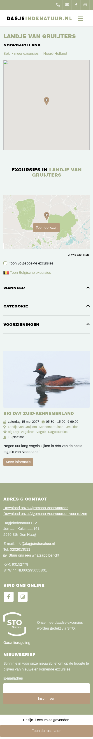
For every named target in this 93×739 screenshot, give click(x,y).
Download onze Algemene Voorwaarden (35, 508)
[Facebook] (76, 5)
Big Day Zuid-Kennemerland (38, 413)
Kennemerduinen (51, 427)
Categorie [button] (15, 306)
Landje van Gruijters (22, 427)
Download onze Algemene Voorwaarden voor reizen (45, 514)
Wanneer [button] (14, 288)
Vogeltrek (27, 432)
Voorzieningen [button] (21, 324)
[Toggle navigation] (80, 18)
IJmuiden (72, 427)
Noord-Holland (21, 45)
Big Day (13, 432)
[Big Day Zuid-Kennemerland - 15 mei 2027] (46, 379)
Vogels (41, 432)
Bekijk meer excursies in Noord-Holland (35, 53)
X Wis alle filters (79, 254)
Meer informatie (18, 462)
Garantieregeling (16, 643)
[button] (47, 101)
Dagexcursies (57, 432)
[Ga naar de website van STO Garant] (16, 624)
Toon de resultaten (46, 731)
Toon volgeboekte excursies (31, 263)
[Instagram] (85, 5)
